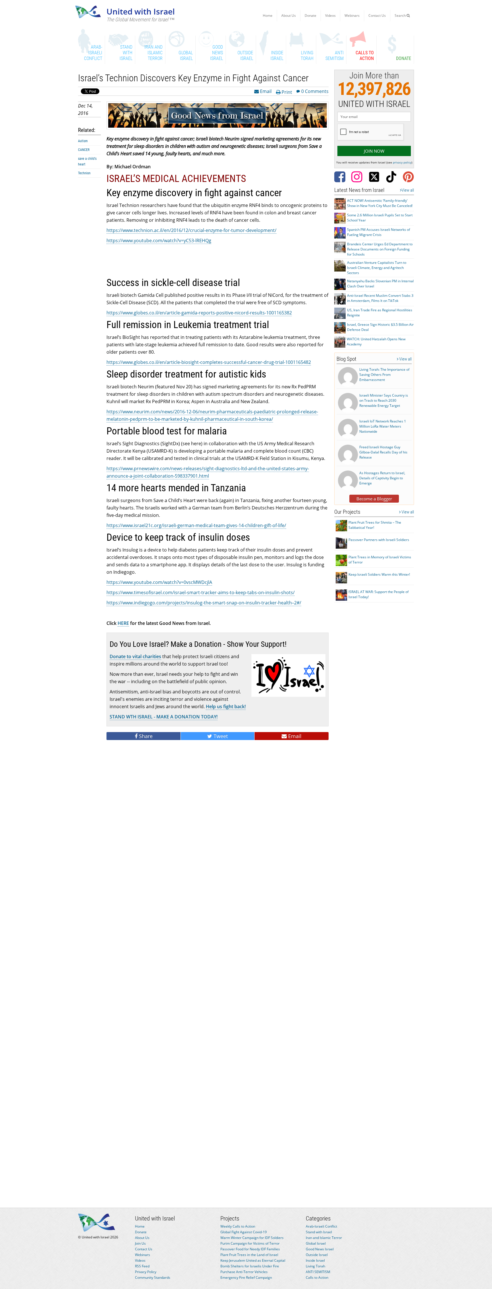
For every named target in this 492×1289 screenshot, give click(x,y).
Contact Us (377, 15)
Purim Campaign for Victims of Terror (250, 1243)
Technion (84, 173)
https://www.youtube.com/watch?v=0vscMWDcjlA (159, 582)
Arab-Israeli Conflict (321, 1226)
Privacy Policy (145, 1271)
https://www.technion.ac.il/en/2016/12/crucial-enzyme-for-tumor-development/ (191, 230)
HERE (123, 623)
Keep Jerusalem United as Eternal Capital (252, 1260)
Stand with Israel (319, 1232)
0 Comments (315, 91)
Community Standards (152, 1277)
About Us (288, 15)
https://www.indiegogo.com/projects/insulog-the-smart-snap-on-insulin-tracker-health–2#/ (203, 603)
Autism (83, 141)
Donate (310, 15)
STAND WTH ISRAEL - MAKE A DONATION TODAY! (164, 717)
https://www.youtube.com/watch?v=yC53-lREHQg (158, 240)
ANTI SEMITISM (318, 1271)
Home (267, 15)
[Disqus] (217, 970)
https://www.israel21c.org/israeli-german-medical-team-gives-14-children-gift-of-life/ (196, 525)
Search (401, 15)
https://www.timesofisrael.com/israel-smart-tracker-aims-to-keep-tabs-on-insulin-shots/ (200, 592)
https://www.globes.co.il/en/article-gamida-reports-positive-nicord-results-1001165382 (199, 313)
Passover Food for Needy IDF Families (250, 1249)
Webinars (352, 15)
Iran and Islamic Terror (324, 1237)
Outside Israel (317, 1254)
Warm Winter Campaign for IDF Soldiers (252, 1237)
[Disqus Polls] (217, 822)
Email (265, 91)
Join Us (140, 1243)
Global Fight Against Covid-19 (243, 1232)
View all (407, 190)
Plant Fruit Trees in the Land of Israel (249, 1254)
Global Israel (316, 1243)
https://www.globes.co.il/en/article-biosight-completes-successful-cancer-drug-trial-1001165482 (208, 362)
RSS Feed (142, 1266)
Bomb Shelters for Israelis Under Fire (249, 1266)
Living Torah (315, 1266)
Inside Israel (315, 1260)
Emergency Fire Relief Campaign (246, 1277)
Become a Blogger (374, 498)
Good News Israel (320, 1249)
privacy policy (402, 162)
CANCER (83, 150)
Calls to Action (317, 1277)
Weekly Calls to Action (237, 1226)
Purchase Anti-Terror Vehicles (244, 1271)
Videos (330, 15)
